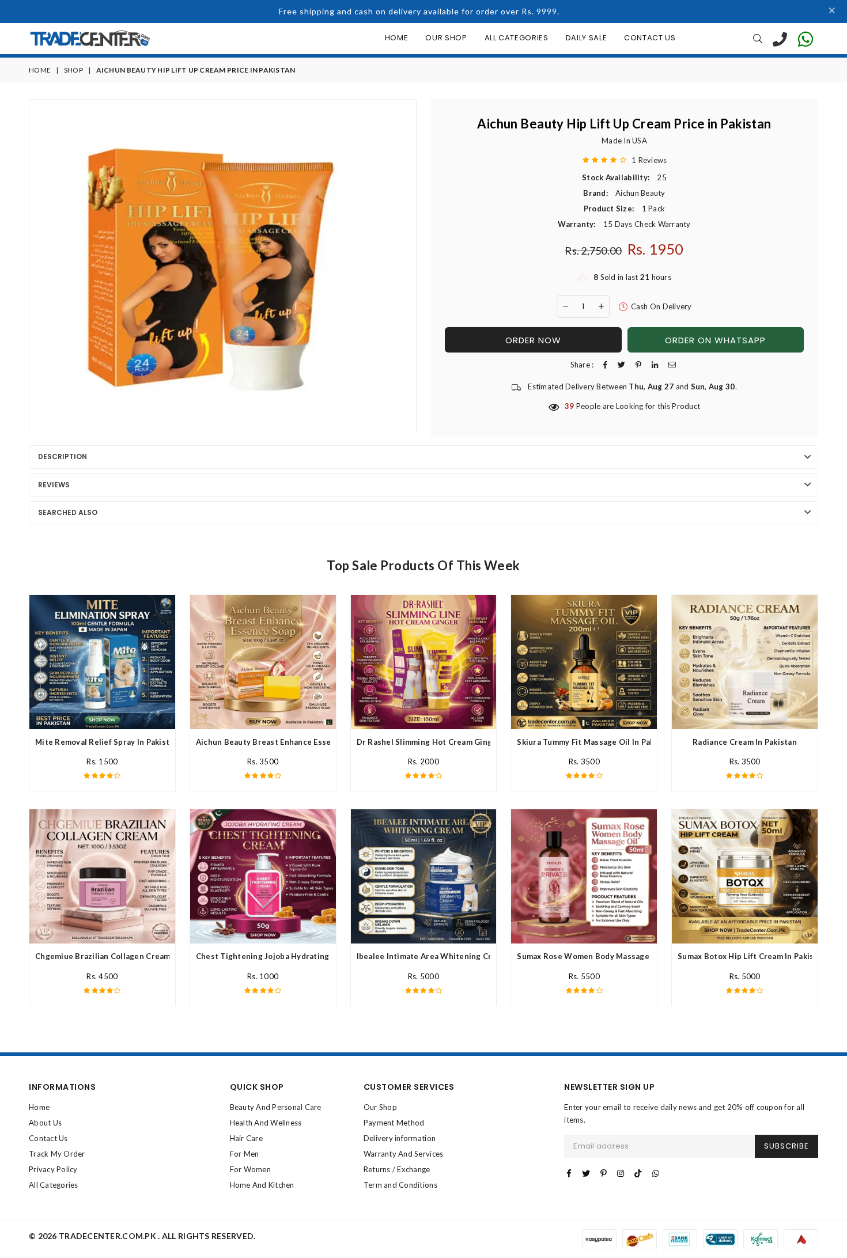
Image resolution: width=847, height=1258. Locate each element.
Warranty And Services (403, 1153)
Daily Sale (586, 37)
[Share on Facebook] (605, 365)
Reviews (54, 485)
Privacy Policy (53, 1169)
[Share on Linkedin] (654, 365)
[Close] (832, 11)
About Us (45, 1122)
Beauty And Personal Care (276, 1107)
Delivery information (400, 1138)
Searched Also (67, 512)
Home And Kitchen (262, 1184)
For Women (250, 1169)
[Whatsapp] (655, 1173)
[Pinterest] (604, 1173)
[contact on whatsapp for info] (805, 38)
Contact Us (650, 37)
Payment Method (394, 1122)
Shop (73, 70)
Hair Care (246, 1138)
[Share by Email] (672, 365)
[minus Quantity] (565, 306)
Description (62, 456)
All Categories (517, 37)
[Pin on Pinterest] (638, 365)
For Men (244, 1153)
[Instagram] (620, 1173)
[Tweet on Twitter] (621, 365)
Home (397, 37)
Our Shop (446, 37)
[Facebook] (569, 1173)
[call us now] (780, 38)
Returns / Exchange (397, 1169)
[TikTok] (638, 1173)
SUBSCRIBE (786, 1145)
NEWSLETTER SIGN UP (609, 1087)
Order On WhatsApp (715, 340)
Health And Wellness (266, 1122)
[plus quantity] (601, 306)
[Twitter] (586, 1173)
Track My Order (57, 1153)
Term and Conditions (400, 1184)
